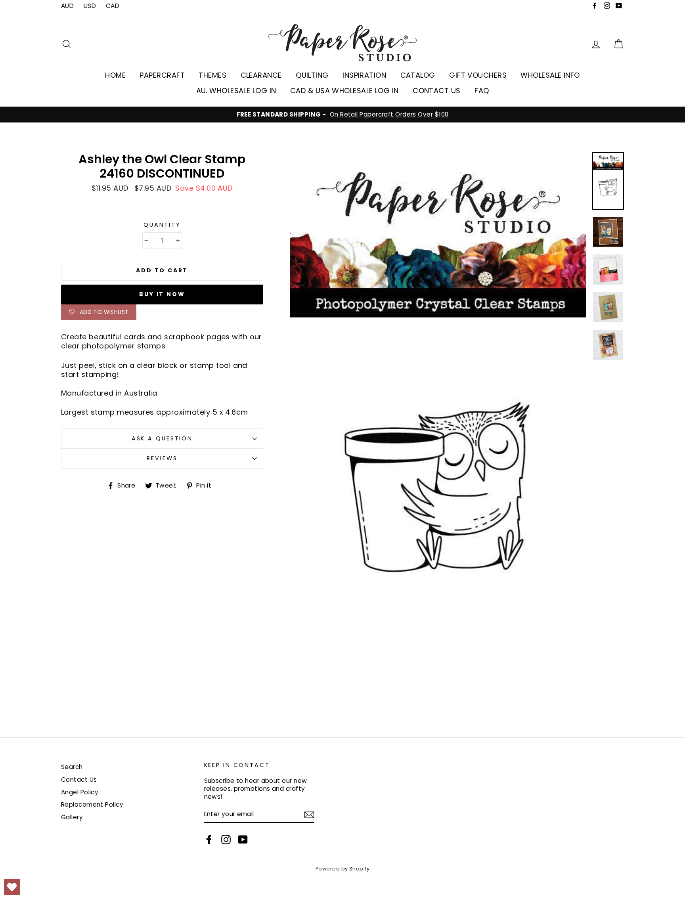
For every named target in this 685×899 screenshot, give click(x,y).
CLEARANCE (261, 75)
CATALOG (417, 75)
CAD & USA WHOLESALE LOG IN (344, 91)
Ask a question (162, 438)
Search (72, 767)
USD (90, 6)
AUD (67, 6)
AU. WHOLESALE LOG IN (236, 91)
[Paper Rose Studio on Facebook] (209, 839)
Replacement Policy (92, 804)
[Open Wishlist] (12, 887)
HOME (115, 75)
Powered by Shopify (342, 868)
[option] (342, 115)
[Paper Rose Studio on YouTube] (243, 839)
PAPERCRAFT (162, 75)
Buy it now (162, 294)
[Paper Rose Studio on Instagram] (226, 839)
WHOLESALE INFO (550, 75)
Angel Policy (79, 792)
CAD (112, 6)
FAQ (482, 91)
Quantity (162, 225)
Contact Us (79, 779)
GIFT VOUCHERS (478, 75)
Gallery (72, 817)
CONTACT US (437, 91)
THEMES (212, 75)
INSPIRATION (364, 75)
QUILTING (312, 75)
